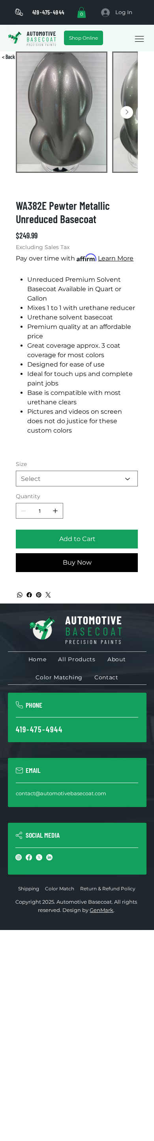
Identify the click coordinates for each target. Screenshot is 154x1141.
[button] (81, 12)
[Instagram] (18, 857)
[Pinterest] (39, 595)
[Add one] (55, 511)
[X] (39, 857)
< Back (8, 56)
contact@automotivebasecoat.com (61, 793)
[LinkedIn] (49, 857)
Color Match (59, 889)
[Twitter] (48, 595)
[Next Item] (126, 112)
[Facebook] (29, 595)
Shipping (28, 889)
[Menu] (139, 39)
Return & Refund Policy (107, 889)
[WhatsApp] (20, 595)
